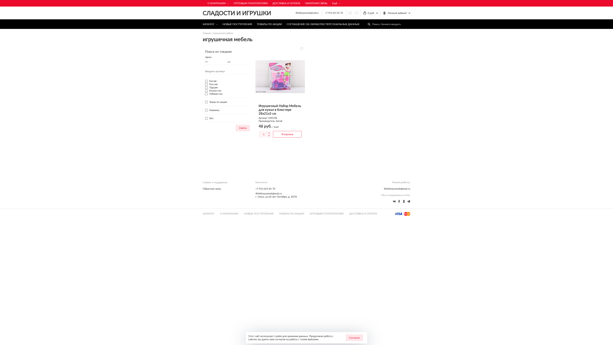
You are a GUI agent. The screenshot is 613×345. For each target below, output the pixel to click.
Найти (242, 127)
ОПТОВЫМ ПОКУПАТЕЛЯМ (251, 3)
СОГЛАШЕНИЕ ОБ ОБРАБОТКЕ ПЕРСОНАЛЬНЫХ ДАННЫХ (323, 24)
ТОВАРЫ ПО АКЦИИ (269, 24)
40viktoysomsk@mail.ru (268, 193)
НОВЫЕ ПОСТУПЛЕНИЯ (237, 24)
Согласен (354, 337)
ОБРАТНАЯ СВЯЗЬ (316, 3)
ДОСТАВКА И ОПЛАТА (286, 3)
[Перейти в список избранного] (356, 13)
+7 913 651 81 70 (334, 13)
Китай (279, 121)
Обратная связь (212, 188)
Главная (207, 33)
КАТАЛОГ (209, 24)
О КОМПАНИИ (217, 3)
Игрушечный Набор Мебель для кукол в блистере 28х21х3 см (280, 109)
